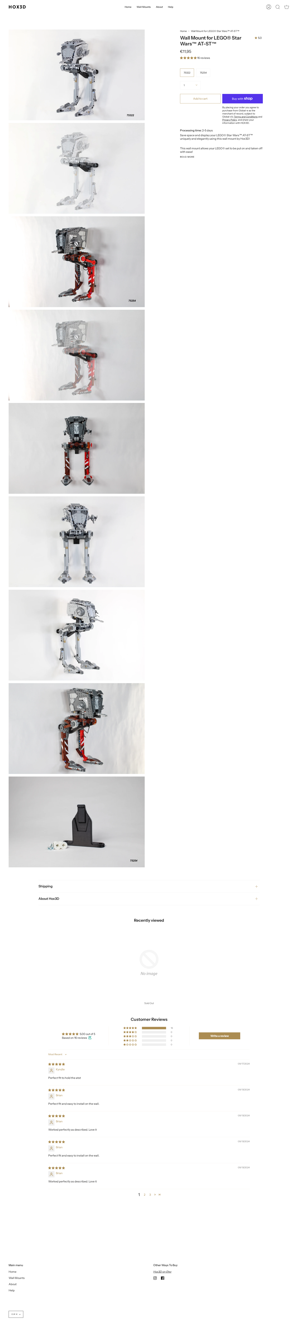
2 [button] (144, 1194)
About (13, 1284)
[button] (188, 58)
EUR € (15, 1314)
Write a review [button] (219, 1036)
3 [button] (150, 1194)
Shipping (45, 886)
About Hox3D (48, 899)
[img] (56, 1064)
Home (183, 31)
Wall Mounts (17, 1278)
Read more (187, 157)
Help (12, 1290)
